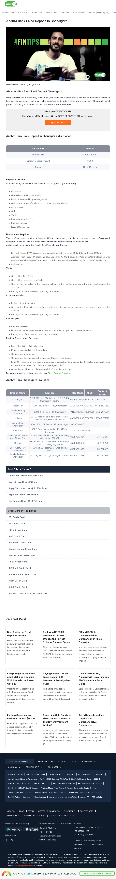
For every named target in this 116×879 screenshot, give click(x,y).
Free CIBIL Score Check (35, 774)
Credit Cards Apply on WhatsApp (61, 774)
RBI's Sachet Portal (47, 840)
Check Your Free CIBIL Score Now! (97, 873)
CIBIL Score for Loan (41, 783)
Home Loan (37, 12)
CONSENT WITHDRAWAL (34, 816)
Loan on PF (84, 797)
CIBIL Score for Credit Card (19, 783)
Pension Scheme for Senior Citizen (81, 788)
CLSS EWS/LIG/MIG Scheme (26, 788)
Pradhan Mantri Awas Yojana (52, 788)
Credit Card (23, 12)
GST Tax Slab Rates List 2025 (90, 783)
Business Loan (79, 12)
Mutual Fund (51, 12)
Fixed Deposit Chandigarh (60, 373)
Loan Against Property (99, 12)
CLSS (10, 788)
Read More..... (40, 866)
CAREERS (41, 811)
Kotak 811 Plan (41, 792)
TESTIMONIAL (70, 811)
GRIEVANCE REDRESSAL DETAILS (62, 816)
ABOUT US (11, 811)
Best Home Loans (76, 792)
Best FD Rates (14, 797)
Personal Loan (8, 12)
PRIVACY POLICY (14, 816)
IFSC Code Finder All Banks (64, 783)
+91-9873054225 (81, 831)
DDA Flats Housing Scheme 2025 (84, 779)
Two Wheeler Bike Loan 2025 (20, 792)
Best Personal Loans (57, 792)
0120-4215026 (45, 832)
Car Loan (65, 12)
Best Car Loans (92, 792)
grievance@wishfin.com (50, 836)
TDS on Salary (97, 797)
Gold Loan (26, 797)
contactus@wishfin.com (84, 834)
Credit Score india (15, 774)
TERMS (31, 811)
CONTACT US (55, 811)
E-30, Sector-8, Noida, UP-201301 (88, 827)
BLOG (21, 811)
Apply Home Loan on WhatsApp (91, 774)
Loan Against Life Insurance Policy (63, 797)
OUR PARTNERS (86, 811)
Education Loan (40, 797)
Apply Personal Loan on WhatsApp (22, 779)
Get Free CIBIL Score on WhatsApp (53, 779)
